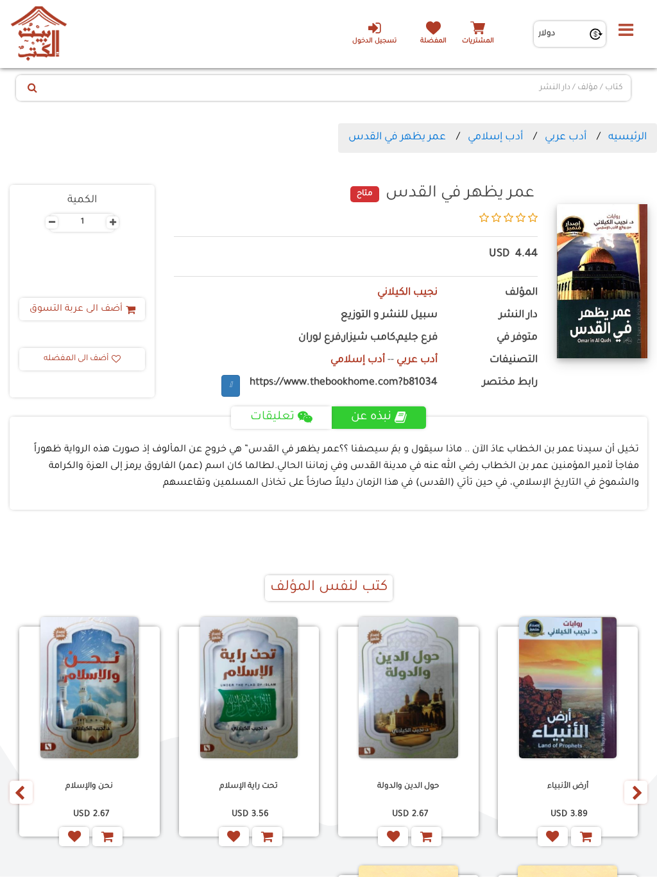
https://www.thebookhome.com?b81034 (344, 383)
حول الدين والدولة (408, 786)
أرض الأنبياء (567, 786)
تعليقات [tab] (272, 417)
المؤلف (521, 293)
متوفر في (517, 338)
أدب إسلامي (495, 137)
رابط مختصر (510, 383)
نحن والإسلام (89, 786)
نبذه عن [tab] (371, 417)
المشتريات (478, 41)
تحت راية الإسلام (248, 786)
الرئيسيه (627, 137)
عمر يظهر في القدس (397, 137)
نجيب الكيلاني (407, 293)
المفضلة (433, 41)
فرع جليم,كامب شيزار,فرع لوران (368, 338)
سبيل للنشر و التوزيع (389, 315)
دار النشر (518, 315)
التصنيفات (514, 360)
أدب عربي (565, 137)
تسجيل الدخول (374, 41)
